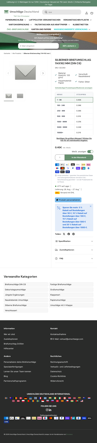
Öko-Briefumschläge (18, 29)
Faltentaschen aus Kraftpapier (51, 24)
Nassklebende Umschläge (16, 300)
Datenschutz (56, 371)
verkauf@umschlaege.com (71, 339)
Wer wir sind (9, 334)
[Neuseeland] (84, 398)
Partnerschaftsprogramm (15, 381)
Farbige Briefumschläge (60, 284)
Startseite (7, 53)
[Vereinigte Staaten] (82, 401)
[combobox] (61, 12)
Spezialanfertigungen (13, 367)
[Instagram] (47, 410)
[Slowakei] (47, 401)
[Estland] (30, 398)
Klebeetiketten (80, 24)
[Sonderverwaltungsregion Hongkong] (57, 401)
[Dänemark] (21, 398)
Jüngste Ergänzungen (14, 295)
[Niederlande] (89, 398)
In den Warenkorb (79, 157)
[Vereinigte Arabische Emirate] (77, 401)
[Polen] (23, 401)
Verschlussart (11, 310)
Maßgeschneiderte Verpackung (70, 29)
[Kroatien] (69, 398)
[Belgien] (16, 398)
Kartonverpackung (19, 24)
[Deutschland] (25, 398)
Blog (6, 376)
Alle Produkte (16, 53)
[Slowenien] (52, 401)
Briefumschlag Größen (14, 344)
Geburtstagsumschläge (15, 289)
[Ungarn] (72, 401)
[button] (91, 13)
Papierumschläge (14, 20)
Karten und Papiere (41, 29)
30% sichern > (69, 46)
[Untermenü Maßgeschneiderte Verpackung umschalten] (89, 29)
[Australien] (11, 398)
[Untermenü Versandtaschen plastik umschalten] (90, 19)
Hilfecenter (9, 348)
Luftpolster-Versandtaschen (44, 20)
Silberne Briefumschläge (15, 305)
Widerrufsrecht (57, 381)
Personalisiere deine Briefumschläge (20, 362)
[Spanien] (62, 401)
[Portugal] (28, 401)
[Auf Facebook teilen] (68, 234)
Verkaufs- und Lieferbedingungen (65, 367)
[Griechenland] (45, 398)
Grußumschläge (57, 289)
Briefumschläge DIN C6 (15, 284)
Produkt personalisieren (69, 200)
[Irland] (55, 398)
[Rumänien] (33, 401)
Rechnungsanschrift (59, 362)
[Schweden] (38, 401)
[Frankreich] (40, 398)
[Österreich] (18, 401)
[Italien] (60, 398)
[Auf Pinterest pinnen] (73, 234)
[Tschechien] (67, 401)
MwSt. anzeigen (79, 151)
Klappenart (55, 295)
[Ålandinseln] (6, 398)
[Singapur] (43, 401)
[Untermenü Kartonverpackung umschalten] (31, 24)
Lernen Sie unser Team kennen (17, 371)
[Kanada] (64, 398)
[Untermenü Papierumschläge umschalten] (25, 19)
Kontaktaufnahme (58, 334)
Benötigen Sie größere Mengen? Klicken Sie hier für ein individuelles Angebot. (74, 139)
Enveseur (69, 434)
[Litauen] (79, 398)
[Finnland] (35, 398)
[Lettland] (74, 398)
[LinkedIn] (50, 410)
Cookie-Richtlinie (58, 376)
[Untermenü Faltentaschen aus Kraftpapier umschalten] (69, 24)
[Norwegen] (13, 401)
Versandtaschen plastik (76, 20)
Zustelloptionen (11, 339)
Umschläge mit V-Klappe (61, 305)
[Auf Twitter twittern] (64, 234)
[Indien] (50, 398)
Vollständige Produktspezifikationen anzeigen (73, 88)
